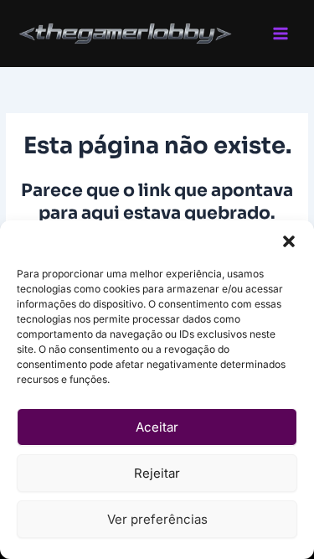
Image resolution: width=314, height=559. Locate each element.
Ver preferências (157, 519)
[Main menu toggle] (281, 34)
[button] (289, 241)
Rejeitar (157, 473)
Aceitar (157, 427)
